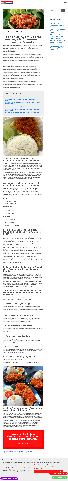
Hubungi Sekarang (23, 443)
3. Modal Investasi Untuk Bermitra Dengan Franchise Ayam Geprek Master (22, 103)
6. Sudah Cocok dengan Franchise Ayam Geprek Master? (22, 112)
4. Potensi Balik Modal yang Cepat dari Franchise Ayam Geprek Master (21, 106)
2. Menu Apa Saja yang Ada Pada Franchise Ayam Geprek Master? (22, 100)
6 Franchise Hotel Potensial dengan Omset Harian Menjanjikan (57, 42)
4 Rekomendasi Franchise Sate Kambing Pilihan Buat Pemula (57, 48)
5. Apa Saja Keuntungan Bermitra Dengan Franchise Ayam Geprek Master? (22, 110)
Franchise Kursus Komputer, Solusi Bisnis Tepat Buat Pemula (57, 31)
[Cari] (63, 10)
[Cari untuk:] (56, 10)
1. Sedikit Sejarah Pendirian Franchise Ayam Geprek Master (22, 97)
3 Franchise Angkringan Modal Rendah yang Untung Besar (57, 25)
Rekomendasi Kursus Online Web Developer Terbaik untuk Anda (18, 452)
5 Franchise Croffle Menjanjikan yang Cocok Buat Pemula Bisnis (56, 36)
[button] (65, 2)
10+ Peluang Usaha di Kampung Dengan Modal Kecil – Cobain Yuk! (19, 451)
